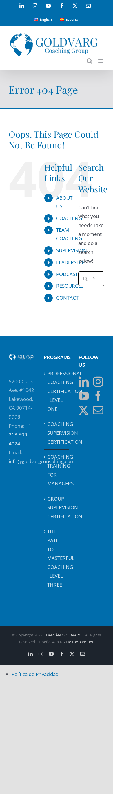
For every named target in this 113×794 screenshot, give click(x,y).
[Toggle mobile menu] (101, 61)
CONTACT (67, 297)
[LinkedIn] (84, 381)
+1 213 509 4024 (20, 434)
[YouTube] (84, 396)
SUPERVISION (71, 250)
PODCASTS (68, 274)
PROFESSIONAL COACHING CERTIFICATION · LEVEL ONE (57, 391)
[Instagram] (98, 381)
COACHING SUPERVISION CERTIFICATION (57, 433)
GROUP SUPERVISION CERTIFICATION (57, 507)
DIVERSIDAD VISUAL (77, 641)
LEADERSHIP (70, 262)
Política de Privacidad (35, 674)
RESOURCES (69, 285)
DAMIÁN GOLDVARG (63, 635)
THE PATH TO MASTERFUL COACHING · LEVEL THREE (57, 558)
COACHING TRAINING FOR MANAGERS (57, 470)
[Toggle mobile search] (89, 61)
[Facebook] (98, 396)
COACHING (69, 218)
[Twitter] (84, 410)
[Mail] (98, 410)
